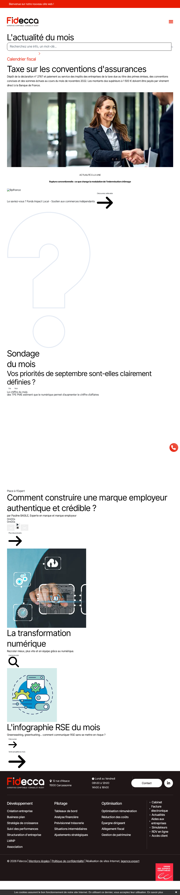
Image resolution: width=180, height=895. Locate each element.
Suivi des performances (22, 829)
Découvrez (13, 739)
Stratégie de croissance (22, 823)
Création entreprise (20, 811)
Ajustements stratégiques (71, 835)
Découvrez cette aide (105, 193)
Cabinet (157, 802)
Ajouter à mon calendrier (20, 90)
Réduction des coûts (115, 817)
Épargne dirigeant (113, 823)
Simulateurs (159, 827)
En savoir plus (155, 892)
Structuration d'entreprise (24, 835)
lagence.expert (130, 861)
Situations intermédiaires (70, 829)
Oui (9, 388)
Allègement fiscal (113, 829)
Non (16, 388)
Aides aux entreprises (158, 821)
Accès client (160, 835)
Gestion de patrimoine (116, 835)
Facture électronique (159, 808)
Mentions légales (39, 861)
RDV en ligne (160, 831)
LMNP (11, 841)
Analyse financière (66, 817)
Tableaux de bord (65, 811)
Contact (147, 783)
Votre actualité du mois (17, 752)
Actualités (158, 814)
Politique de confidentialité (68, 861)
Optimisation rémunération (119, 811)
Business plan (16, 817)
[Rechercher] (172, 47)
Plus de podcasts (15, 533)
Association (14, 847)
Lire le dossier (14, 655)
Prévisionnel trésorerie (69, 823)
